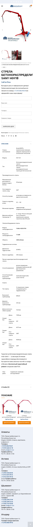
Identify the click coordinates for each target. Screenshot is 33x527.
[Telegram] (21, 2)
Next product (6, 67)
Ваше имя (4, 103)
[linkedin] (18, 2)
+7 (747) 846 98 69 (20, 90)
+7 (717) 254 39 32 (7, 477)
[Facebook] (12, 2)
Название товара (6, 118)
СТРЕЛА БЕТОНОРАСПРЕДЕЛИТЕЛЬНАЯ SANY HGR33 (24, 417)
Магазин (7, 62)
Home (2, 62)
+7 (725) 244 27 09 (7, 499)
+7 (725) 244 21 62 (7, 501)
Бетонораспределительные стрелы (21, 62)
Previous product (2, 67)
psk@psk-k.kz (9, 450)
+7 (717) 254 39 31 (7, 474)
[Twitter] (14, 2)
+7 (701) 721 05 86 (7, 503)
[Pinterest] (16, 2)
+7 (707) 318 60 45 (7, 473)
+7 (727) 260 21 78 (7, 448)
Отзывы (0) (5, 387)
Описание (4, 144)
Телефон (4, 110)
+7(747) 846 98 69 (7, 446)
